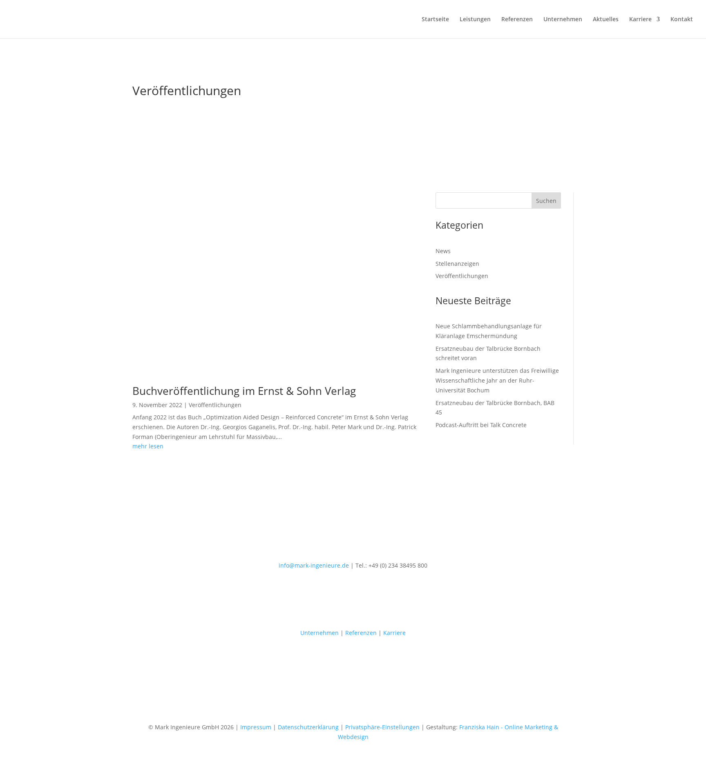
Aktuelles (606, 19)
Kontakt (681, 19)
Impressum (255, 727)
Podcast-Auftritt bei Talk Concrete (481, 425)
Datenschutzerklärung (308, 727)
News (443, 251)
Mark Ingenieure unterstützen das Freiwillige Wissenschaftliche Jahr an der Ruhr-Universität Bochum (497, 380)
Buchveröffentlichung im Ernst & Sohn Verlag (244, 390)
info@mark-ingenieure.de (314, 565)
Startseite (435, 19)
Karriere (640, 19)
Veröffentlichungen (215, 405)
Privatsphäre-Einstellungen (382, 727)
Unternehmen (562, 19)
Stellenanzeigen (457, 263)
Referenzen (517, 19)
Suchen (546, 201)
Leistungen (475, 19)
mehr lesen (147, 446)
